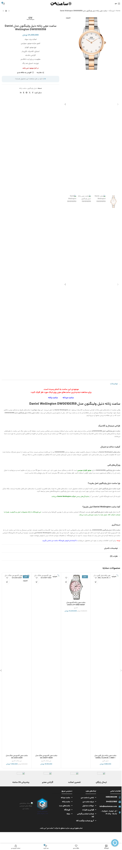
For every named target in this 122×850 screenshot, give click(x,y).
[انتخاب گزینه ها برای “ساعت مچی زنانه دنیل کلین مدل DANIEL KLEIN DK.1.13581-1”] (96, 582)
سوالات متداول (88, 805)
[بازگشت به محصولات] (6, 11)
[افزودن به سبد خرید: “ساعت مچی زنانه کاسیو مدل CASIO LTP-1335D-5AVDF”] (66, 582)
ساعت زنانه (23, 88)
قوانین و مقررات (88, 809)
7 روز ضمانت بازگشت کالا (85, 820)
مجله (68, 814)
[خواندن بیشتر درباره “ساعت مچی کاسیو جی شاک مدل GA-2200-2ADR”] (7, 582)
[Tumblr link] (23, 93)
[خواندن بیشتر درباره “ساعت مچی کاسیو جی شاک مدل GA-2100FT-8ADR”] (37, 582)
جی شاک (48, 761)
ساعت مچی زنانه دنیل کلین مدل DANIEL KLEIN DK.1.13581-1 (105, 756)
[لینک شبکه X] (29, 93)
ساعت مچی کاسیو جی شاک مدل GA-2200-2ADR (17, 756)
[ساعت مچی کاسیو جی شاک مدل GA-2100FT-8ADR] (46, 663)
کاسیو (76, 608)
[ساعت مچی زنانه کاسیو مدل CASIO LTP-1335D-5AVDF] (76, 587)
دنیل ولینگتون (32, 88)
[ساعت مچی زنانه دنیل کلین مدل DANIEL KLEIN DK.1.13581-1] (105, 663)
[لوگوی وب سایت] (61, 4)
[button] (117, 104)
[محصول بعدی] (3, 11)
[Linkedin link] (20, 93)
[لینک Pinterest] (26, 93)
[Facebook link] (32, 93)
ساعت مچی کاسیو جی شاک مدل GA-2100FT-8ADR (46, 756)
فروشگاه (111, 11)
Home (118, 11)
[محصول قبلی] (9, 11)
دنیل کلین (105, 761)
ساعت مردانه (68, 397)
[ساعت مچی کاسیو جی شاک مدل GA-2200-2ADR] (17, 663)
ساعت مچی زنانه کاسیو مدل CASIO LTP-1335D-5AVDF (75, 603)
